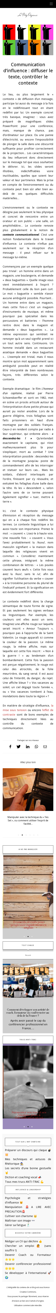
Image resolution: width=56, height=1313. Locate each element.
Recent (28, 955)
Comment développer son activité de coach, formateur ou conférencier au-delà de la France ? (28, 1013)
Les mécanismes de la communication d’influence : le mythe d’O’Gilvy (28, 818)
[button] (18, 835)
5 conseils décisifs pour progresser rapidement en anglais (28, 924)
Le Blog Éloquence (28, 14)
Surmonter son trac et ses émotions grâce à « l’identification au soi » (28, 1115)
